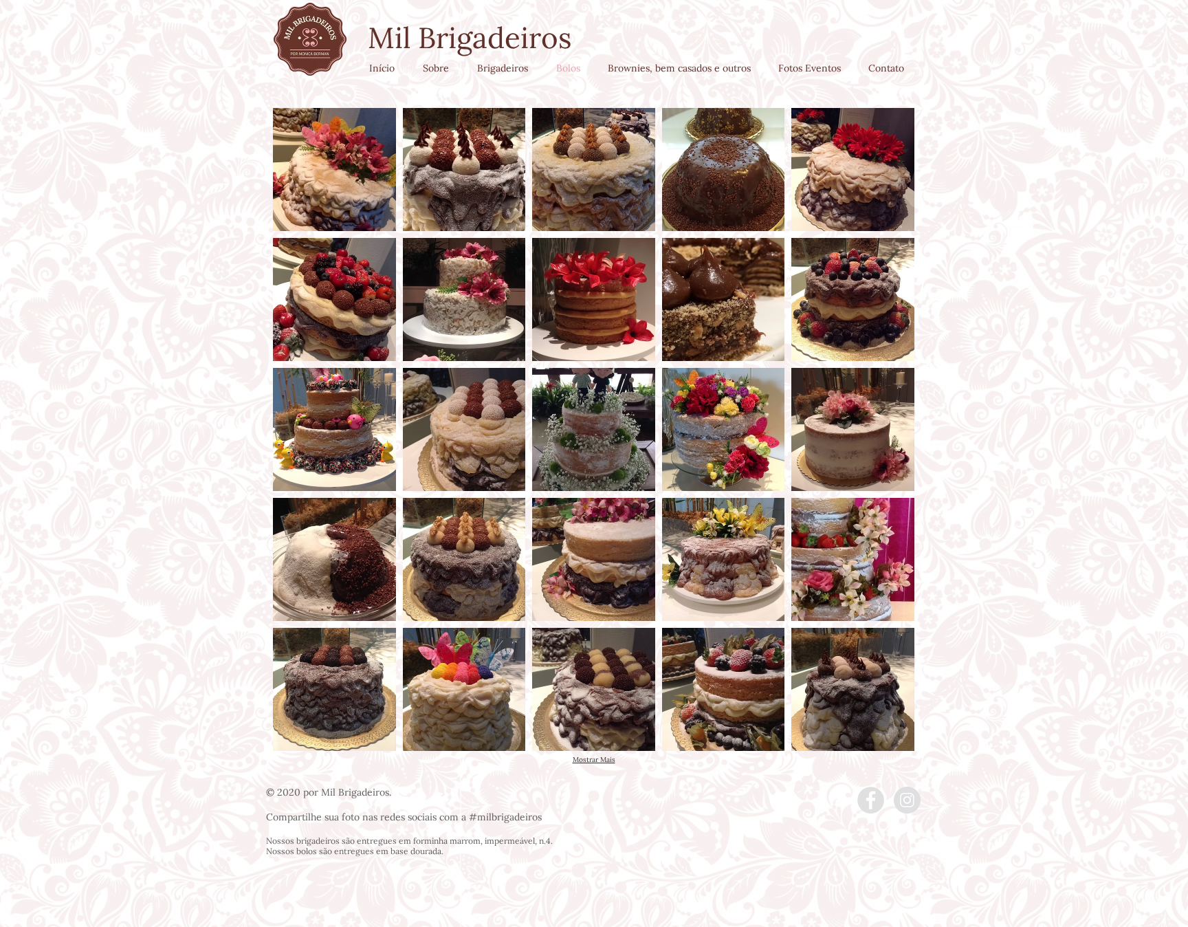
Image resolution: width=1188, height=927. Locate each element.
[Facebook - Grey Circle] (870, 800)
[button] (334, 169)
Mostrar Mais (594, 760)
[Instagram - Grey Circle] (907, 800)
